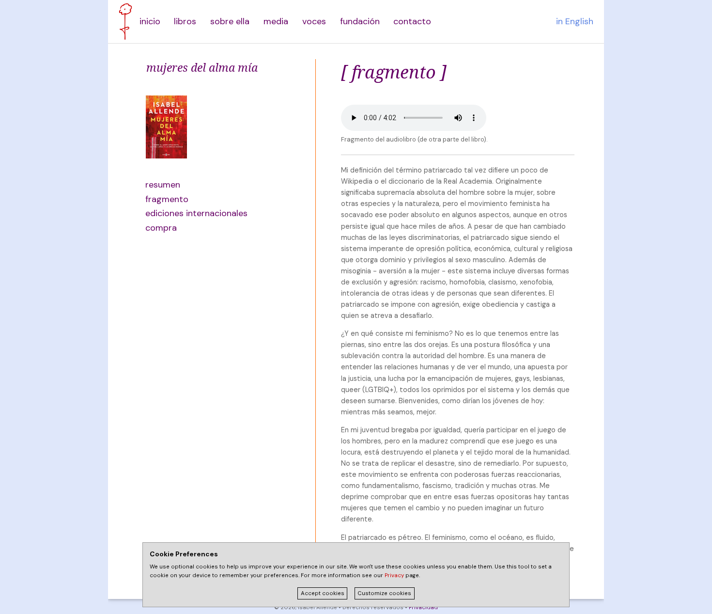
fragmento (166, 199)
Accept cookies (322, 593)
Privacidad (423, 607)
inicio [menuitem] (149, 21)
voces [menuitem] (314, 21)
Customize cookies (384, 593)
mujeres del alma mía (202, 67)
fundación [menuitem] (360, 21)
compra (161, 228)
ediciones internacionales (191, 213)
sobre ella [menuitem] (229, 21)
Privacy (394, 575)
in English (574, 21)
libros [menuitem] (185, 21)
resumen (162, 184)
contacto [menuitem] (412, 21)
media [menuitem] (275, 21)
